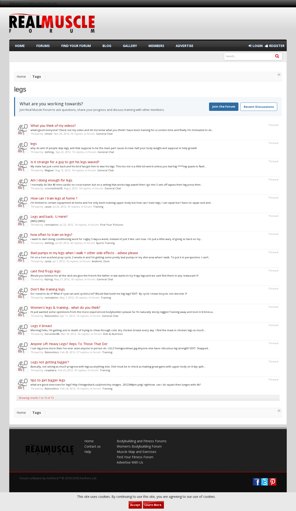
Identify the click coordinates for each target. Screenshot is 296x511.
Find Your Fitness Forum (135, 457)
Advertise (184, 46)
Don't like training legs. (48, 289)
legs (34, 143)
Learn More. (153, 505)
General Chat (104, 133)
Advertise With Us (130, 462)
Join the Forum (223, 106)
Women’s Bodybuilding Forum (139, 446)
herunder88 (52, 334)
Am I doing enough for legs (51, 180)
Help (87, 451)
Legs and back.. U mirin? (49, 216)
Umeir (48, 133)
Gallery (130, 46)
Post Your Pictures (111, 224)
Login (257, 46)
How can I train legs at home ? (54, 198)
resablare (50, 370)
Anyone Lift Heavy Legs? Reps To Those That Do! (69, 343)
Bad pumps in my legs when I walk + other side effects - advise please (84, 252)
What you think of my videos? (53, 125)
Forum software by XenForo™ (58, 478)
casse (48, 206)
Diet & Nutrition (113, 334)
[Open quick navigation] (279, 74)
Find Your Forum (76, 46)
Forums (43, 46)
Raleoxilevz (52, 316)
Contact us (92, 446)
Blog (106, 46)
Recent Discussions (259, 107)
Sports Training (105, 243)
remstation (51, 224)
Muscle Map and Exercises (136, 451)
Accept (135, 505)
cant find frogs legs (46, 271)
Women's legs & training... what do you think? (65, 307)
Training (98, 206)
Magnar (49, 170)
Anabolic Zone (101, 261)
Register (276, 46)
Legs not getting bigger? (50, 362)
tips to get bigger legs (48, 380)
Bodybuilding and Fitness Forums (141, 441)
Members (156, 46)
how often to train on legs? (51, 234)
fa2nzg (49, 279)
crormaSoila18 (53, 188)
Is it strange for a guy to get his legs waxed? (65, 161)
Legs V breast (41, 325)
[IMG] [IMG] (38, 221)
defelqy (49, 152)
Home (20, 46)
